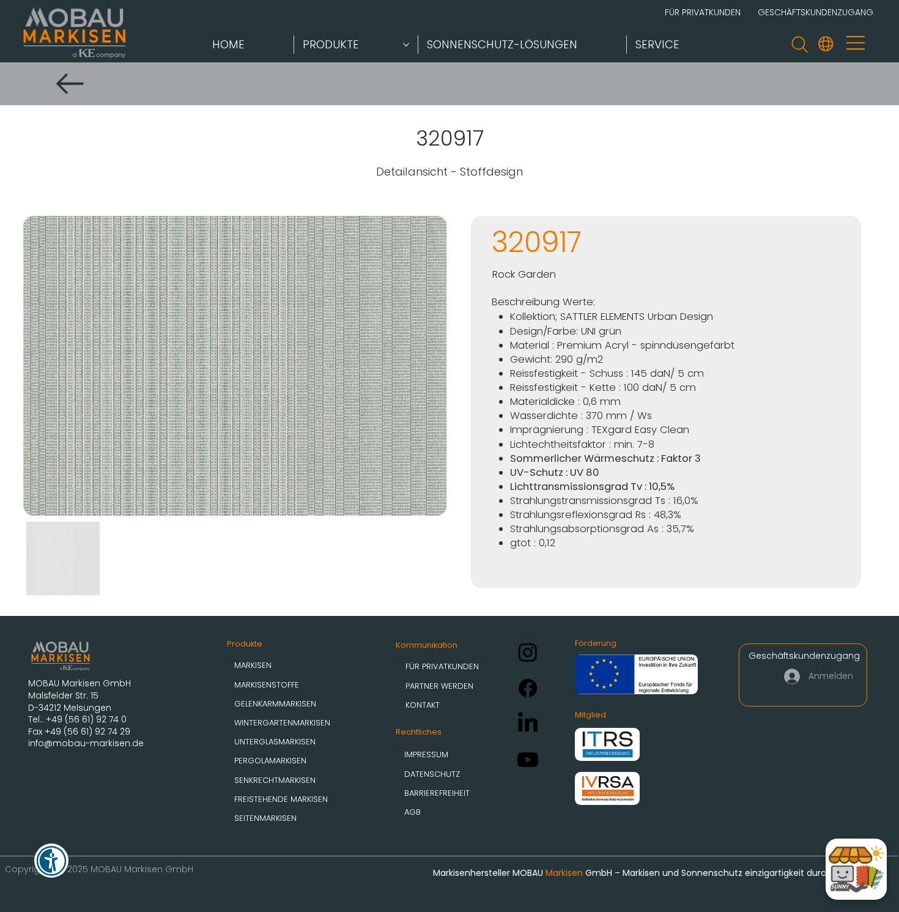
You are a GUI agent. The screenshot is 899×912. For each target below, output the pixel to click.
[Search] (799, 44)
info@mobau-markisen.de (86, 743)
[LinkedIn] (528, 723)
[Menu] (856, 42)
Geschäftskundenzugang (804, 656)
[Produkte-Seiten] (406, 45)
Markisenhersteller (471, 873)
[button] (826, 43)
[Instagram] (528, 652)
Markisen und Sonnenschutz (682, 873)
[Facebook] (528, 688)
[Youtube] (528, 759)
